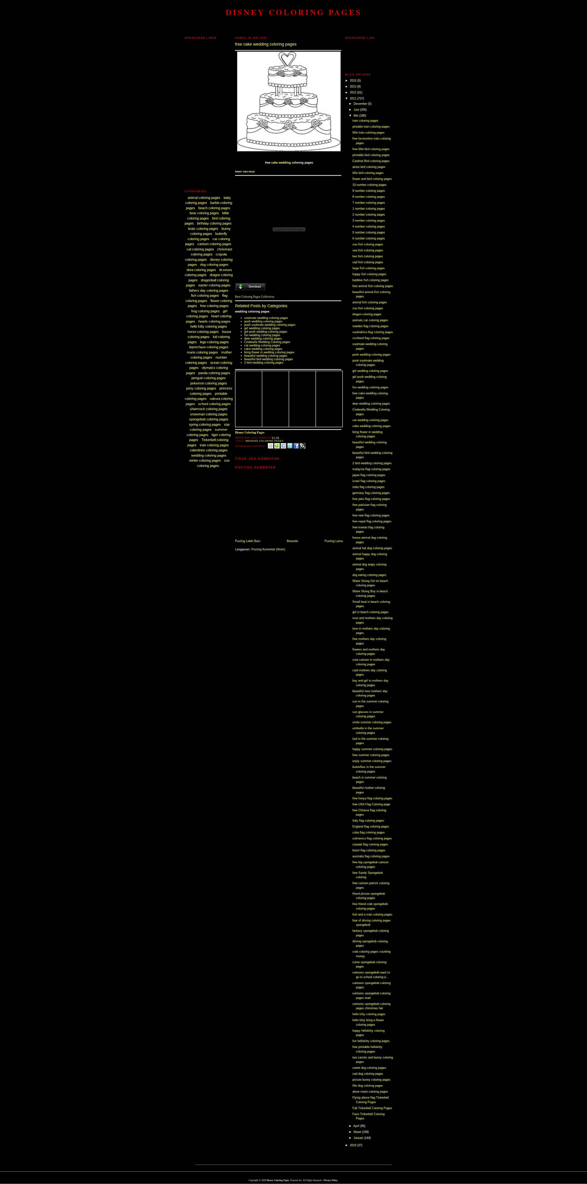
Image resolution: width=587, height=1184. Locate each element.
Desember (361, 103)
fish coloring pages (205, 295)
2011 (353, 98)
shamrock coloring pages (209, 409)
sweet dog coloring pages (369, 1067)
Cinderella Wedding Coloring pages (267, 342)
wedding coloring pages (208, 455)
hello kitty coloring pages (208, 326)
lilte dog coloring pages (367, 1085)
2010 (353, 1145)
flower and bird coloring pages (372, 179)
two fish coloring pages (367, 256)
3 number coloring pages (368, 220)
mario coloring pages (202, 352)
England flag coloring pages (370, 826)
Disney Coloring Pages (294, 12)
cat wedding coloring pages (262, 345)
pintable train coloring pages (371, 126)
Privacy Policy (331, 1180)
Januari (359, 1138)
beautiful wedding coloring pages (265, 355)
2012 (353, 92)
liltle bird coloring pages (368, 173)
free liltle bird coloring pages (371, 149)
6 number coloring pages (368, 238)
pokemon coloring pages (208, 383)
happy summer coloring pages (372, 749)
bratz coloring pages (203, 228)
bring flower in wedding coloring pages (269, 352)
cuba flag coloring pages (368, 832)
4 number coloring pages (368, 226)
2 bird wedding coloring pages (263, 362)
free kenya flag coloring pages (372, 798)
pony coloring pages (201, 388)
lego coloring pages (214, 342)
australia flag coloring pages (371, 856)
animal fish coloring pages (369, 302)
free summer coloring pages (370, 755)
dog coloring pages (214, 264)
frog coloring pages (205, 311)
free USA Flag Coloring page (371, 804)
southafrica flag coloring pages (372, 332)
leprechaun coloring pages (208, 347)
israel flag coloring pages (368, 481)
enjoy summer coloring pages (371, 761)
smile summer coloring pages (371, 722)
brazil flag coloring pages (368, 850)
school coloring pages (214, 404)
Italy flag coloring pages (368, 820)
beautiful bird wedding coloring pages (268, 359)
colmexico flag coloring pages (372, 838)
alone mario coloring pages (370, 1091)
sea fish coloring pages (367, 250)
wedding (285, 162)
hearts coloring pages (214, 321)
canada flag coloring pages (370, 844)
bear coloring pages (204, 213)
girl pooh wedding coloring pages (265, 331)
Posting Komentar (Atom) (268, 549)
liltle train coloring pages (368, 132)
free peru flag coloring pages (371, 499)
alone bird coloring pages (368, 167)
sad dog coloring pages (367, 1073)
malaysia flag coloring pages (371, 469)
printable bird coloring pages (371, 155)
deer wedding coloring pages (263, 338)
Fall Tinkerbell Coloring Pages (372, 1108)
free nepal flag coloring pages (371, 521)
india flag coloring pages (368, 487)
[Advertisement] (293, 26)
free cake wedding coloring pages (265, 44)
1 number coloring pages (368, 208)
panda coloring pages (214, 373)
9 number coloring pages (368, 190)
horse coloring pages (203, 332)
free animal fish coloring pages (372, 286)
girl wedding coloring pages (262, 328)
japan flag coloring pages (368, 475)
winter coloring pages (205, 460)
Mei (356, 115)
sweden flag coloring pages (370, 326)
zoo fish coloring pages (367, 244)
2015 (353, 80)
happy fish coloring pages (369, 274)
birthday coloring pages (214, 223)
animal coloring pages (204, 198)
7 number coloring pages (368, 202)
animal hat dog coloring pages (372, 548)
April (356, 1126)
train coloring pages (214, 445)
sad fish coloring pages (367, 262)
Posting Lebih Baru (247, 541)
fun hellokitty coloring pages (371, 1041)
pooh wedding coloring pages (263, 321)
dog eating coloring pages (369, 575)
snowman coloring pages (208, 414)
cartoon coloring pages (214, 244)
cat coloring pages (200, 249)
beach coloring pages (214, 208)
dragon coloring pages (367, 314)
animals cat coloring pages (370, 320)
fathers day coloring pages (208, 290)
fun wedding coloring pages (262, 335)
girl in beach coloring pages (370, 612)
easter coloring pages (214, 285)
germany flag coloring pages (371, 493)
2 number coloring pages (368, 214)
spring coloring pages (205, 424)
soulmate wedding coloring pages (266, 318)
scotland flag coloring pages (371, 338)
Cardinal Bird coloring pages (371, 161)
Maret (358, 1132)
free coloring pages (214, 306)
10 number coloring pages (369, 184)
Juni (357, 109)
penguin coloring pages (208, 378)
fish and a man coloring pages (372, 914)
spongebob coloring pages (208, 419)
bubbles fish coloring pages (370, 280)
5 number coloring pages (368, 232)
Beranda (292, 541)
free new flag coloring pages (371, 515)
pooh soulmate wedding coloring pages (270, 324)
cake (274, 162)
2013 (353, 86)
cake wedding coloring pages (263, 349)
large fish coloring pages (368, 268)
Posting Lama (333, 541)
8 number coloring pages (368, 196)
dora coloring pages (201, 270)
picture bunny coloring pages (371, 1079)
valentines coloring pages (209, 450)
